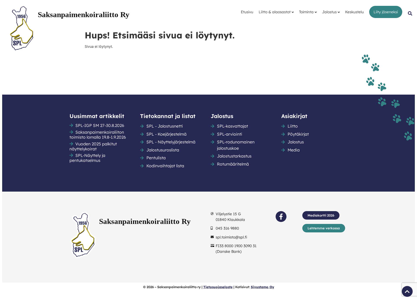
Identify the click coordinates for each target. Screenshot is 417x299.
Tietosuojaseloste (218, 287)
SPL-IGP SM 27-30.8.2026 (99, 125)
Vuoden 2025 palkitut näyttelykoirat (93, 146)
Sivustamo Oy (262, 287)
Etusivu (247, 12)
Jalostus (329, 12)
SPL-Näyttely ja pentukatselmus (87, 158)
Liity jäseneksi (386, 12)
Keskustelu (354, 12)
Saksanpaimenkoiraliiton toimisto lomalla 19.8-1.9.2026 (98, 135)
